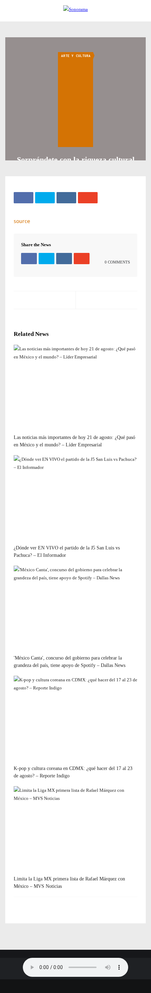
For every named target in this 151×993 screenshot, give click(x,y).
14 (23, 431)
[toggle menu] (8, 11)
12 (23, 651)
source (22, 220)
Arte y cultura (76, 56)
